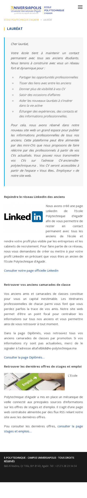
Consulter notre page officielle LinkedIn (31, 270)
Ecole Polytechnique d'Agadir (21, 19)
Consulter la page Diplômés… (24, 357)
